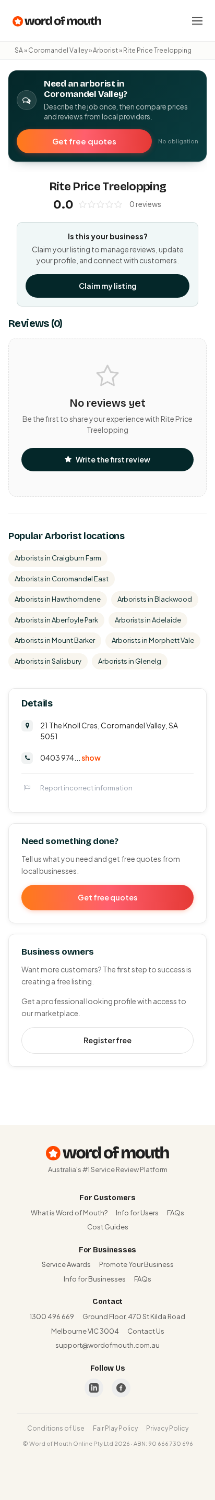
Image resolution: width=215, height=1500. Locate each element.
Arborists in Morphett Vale (153, 640)
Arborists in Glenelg (129, 661)
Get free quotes (84, 141)
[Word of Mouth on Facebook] (121, 1388)
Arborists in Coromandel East (62, 579)
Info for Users (137, 1213)
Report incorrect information (86, 788)
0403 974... (70, 757)
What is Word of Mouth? (69, 1213)
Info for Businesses (95, 1279)
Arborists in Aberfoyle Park (56, 620)
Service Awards (66, 1264)
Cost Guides (107, 1227)
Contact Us (145, 1331)
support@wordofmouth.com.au (107, 1345)
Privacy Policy (167, 1428)
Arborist (105, 50)
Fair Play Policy (115, 1428)
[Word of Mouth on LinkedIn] (94, 1388)
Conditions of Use (56, 1428)
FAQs (175, 1213)
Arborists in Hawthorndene (58, 599)
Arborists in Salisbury (48, 661)
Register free (107, 1040)
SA (19, 50)
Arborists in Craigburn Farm (58, 558)
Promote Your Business (136, 1264)
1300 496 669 (52, 1316)
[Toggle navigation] (197, 21)
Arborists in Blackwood (154, 599)
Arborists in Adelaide (148, 620)
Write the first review (113, 459)
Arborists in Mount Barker (55, 640)
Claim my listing (108, 285)
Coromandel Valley (58, 50)
